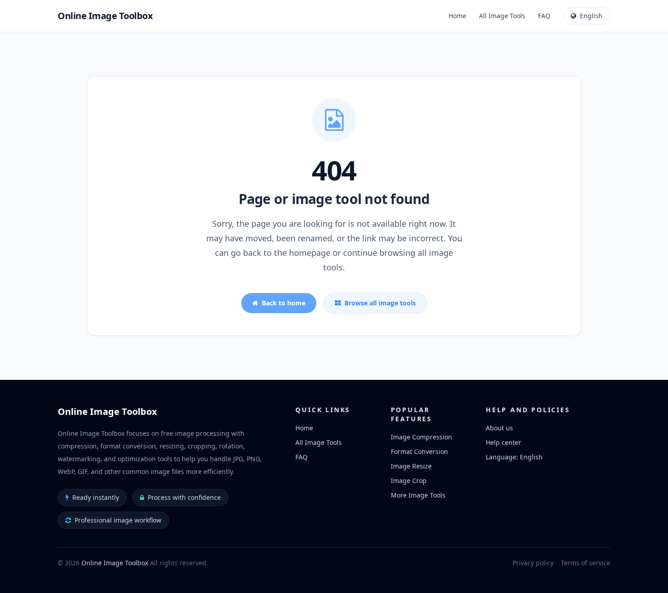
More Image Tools (418, 495)
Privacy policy (533, 562)
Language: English (514, 457)
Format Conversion (419, 451)
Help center (503, 442)
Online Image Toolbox (114, 562)
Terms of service (585, 562)
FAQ (544, 15)
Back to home (283, 303)
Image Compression (421, 437)
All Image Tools (502, 15)
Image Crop (409, 480)
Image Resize (411, 466)
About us (499, 428)
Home (457, 15)
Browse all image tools (380, 303)
